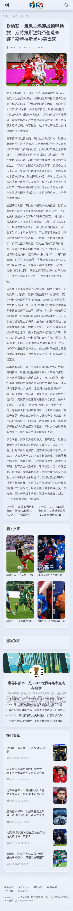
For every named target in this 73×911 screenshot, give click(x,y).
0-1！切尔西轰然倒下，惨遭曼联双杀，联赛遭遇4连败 (52, 510)
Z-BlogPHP (23, 897)
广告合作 (8, 891)
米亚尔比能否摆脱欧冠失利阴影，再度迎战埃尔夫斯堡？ (40, 715)
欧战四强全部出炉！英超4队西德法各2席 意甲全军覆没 (20, 510)
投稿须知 (37, 887)
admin (12, 47)
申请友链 (52, 887)
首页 (7, 16)
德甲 (15, 16)
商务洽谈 (23, 891)
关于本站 (23, 887)
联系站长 (8, 887)
